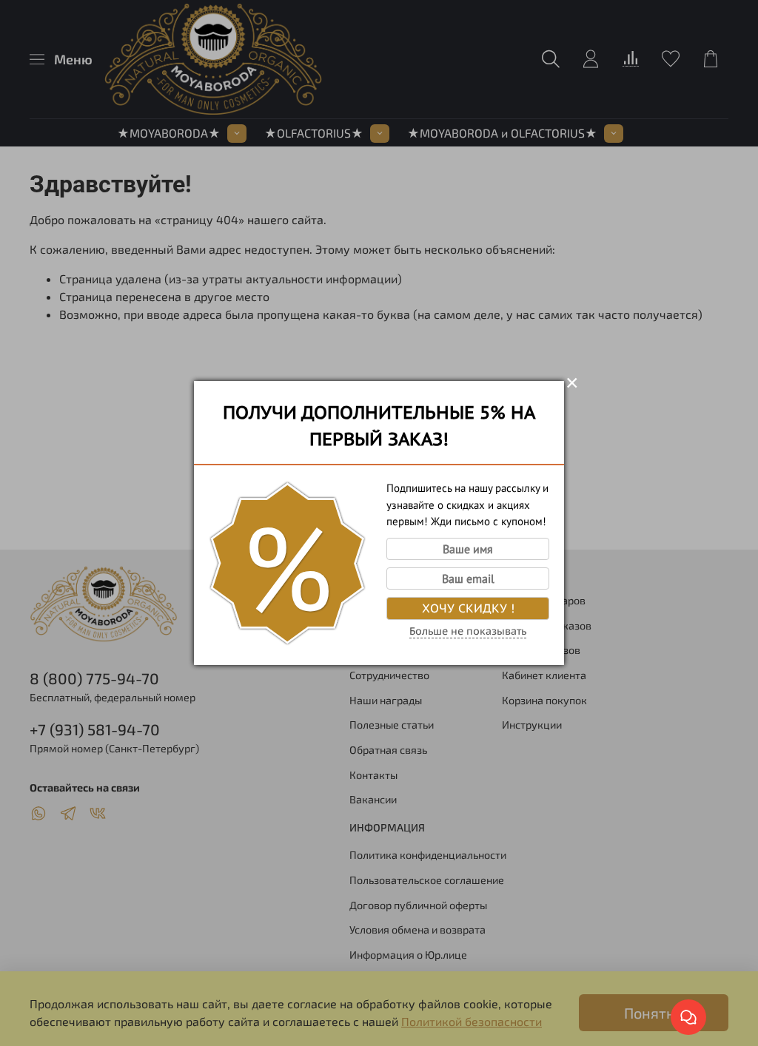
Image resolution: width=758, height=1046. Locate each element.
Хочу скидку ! (468, 608)
